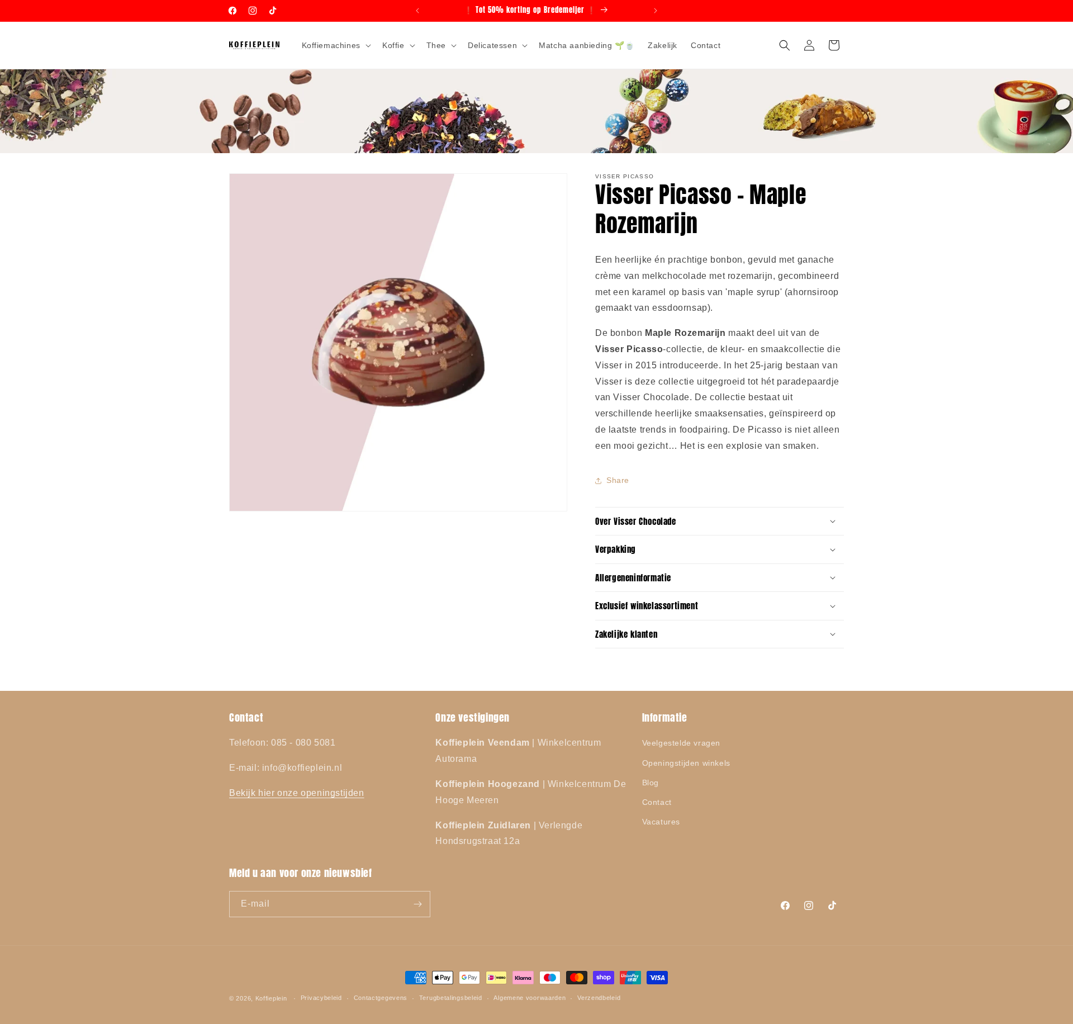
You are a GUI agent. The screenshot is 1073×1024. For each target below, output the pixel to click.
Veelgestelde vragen (681, 742)
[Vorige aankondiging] (417, 10)
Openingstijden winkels (686, 762)
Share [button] (617, 480)
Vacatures (661, 821)
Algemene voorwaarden (529, 997)
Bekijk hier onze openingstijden (296, 793)
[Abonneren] (417, 904)
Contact (657, 802)
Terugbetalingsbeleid (450, 997)
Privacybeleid (321, 997)
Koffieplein (271, 998)
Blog (650, 782)
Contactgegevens (381, 997)
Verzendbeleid (598, 997)
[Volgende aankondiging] (655, 10)
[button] (335, 45)
